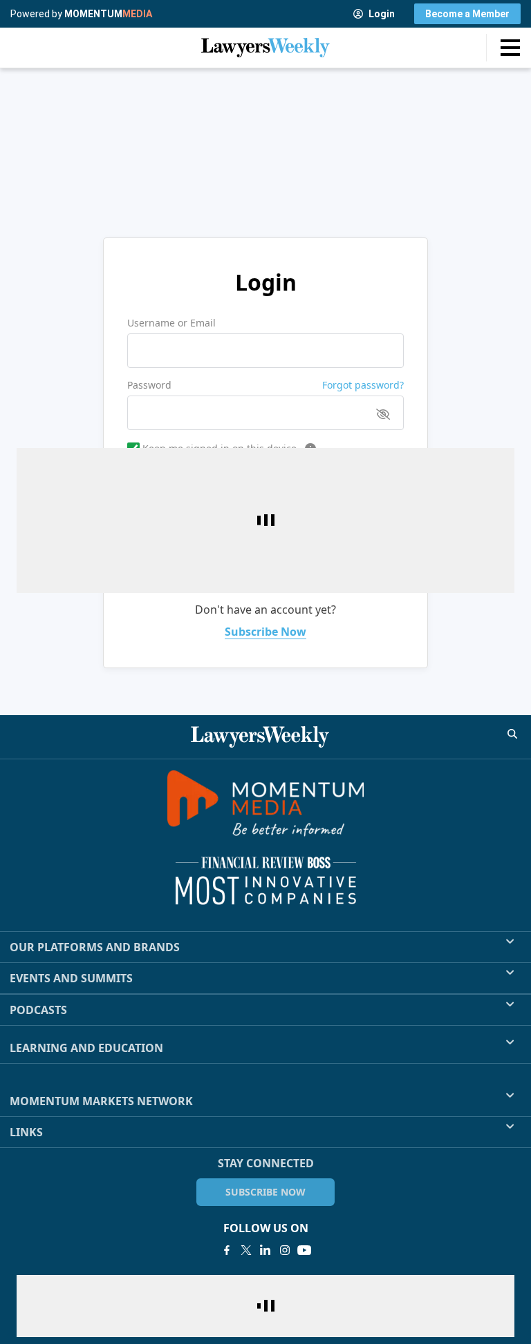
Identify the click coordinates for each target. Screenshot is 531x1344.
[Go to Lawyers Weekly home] (265, 47)
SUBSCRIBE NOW (265, 1191)
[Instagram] (285, 1250)
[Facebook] (227, 1250)
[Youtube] (304, 1250)
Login (382, 13)
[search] (512, 734)
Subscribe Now (265, 631)
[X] (246, 1250)
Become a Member (467, 13)
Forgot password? (363, 384)
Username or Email (171, 322)
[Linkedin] (265, 1250)
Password (149, 384)
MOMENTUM (108, 13)
